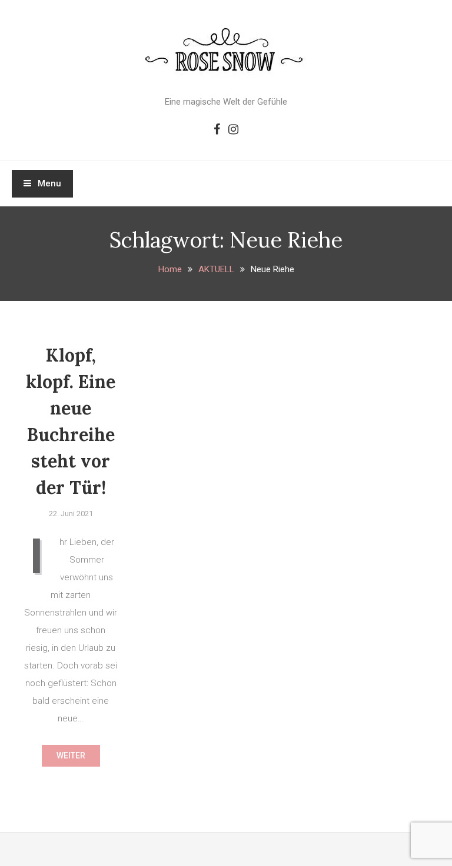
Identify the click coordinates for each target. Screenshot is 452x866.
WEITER (70, 755)
